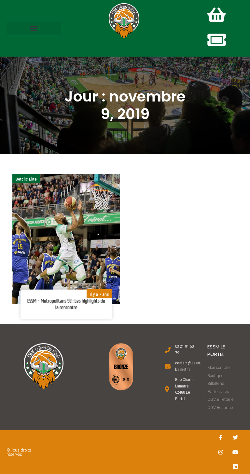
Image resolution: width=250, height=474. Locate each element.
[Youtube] (235, 452)
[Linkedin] (235, 466)
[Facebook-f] (221, 437)
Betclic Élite (26, 179)
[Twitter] (235, 437)
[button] (34, 28)
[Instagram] (221, 452)
